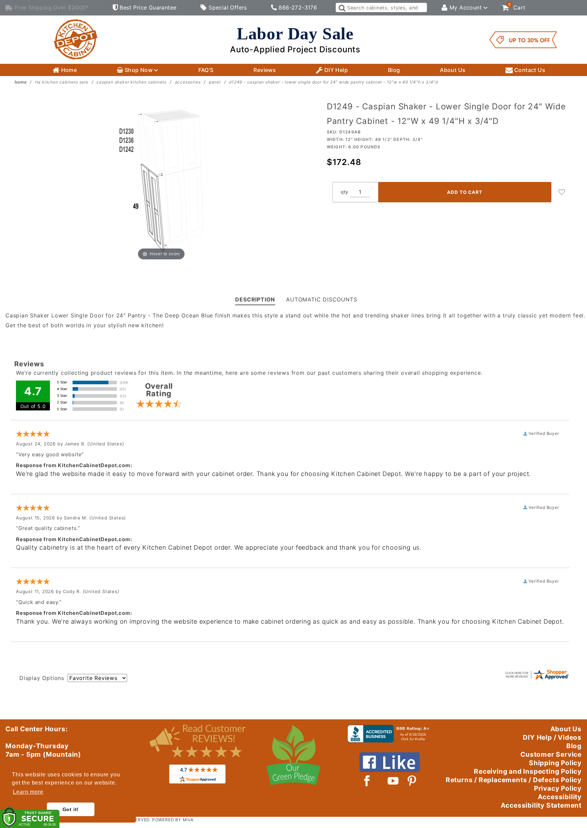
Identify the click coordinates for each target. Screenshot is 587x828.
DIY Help (335, 70)
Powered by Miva (173, 819)
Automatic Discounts (321, 299)
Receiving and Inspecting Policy (528, 771)
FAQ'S (206, 70)
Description (255, 299)
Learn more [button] (28, 792)
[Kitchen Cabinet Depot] (76, 39)
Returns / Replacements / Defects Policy (514, 780)
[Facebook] (367, 780)
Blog (394, 70)
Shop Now (138, 70)
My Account (466, 7)
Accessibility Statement (541, 805)
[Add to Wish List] (561, 192)
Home (68, 70)
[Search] (341, 7)
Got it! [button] (71, 809)
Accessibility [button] (560, 797)
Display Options (41, 678)
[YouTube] (393, 780)
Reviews (264, 70)
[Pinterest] (411, 780)
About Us (452, 70)
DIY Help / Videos (552, 737)
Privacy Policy (558, 788)
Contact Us (529, 70)
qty (345, 192)
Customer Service (551, 754)
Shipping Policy (555, 763)
